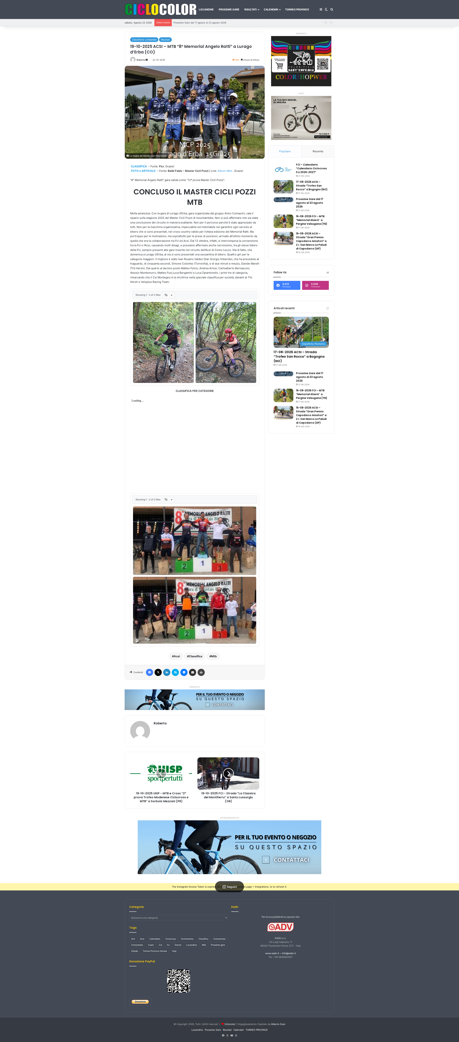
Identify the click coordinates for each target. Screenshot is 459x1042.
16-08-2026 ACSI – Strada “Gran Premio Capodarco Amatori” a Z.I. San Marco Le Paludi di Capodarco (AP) (311, 241)
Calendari (271, 9)
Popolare (285, 151)
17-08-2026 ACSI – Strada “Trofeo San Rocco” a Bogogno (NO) (312, 185)
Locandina (191, 945)
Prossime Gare (229, 9)
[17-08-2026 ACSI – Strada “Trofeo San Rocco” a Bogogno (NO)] (283, 187)
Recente (318, 151)
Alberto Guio (278, 1024)
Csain (151, 945)
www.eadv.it (272, 953)
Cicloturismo (187, 938)
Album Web (225, 171)
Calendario (154, 938)
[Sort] (169, 295)
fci (168, 945)
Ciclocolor (229, 1024)
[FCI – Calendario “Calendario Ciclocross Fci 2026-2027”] (283, 169)
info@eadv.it (289, 953)
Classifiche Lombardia (144, 39)
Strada (134, 951)
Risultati (250, 9)
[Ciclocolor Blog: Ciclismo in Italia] (160, 9)
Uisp (174, 951)
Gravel (178, 945)
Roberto (141, 59)
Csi (160, 945)
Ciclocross (170, 938)
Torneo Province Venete (155, 951)
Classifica (195, 656)
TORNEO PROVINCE (297, 9)
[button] (229, 847)
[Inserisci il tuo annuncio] (195, 699)
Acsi (177, 656)
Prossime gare (218, 945)
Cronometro (137, 945)
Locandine (206, 9)
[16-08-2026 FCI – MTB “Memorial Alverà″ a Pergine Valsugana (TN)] (283, 221)
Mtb (214, 656)
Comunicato (219, 938)
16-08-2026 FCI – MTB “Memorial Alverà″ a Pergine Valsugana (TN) (211, 22)
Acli (133, 938)
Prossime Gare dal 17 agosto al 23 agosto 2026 (309, 202)
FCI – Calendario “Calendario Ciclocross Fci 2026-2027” (311, 168)
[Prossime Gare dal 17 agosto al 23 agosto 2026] (283, 199)
